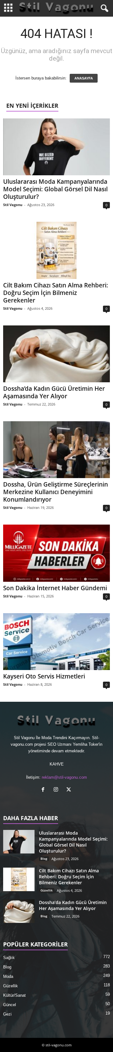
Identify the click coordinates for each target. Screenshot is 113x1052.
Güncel (9, 1004)
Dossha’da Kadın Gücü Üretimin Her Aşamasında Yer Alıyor (54, 392)
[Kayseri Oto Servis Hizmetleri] (56, 641)
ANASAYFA (83, 78)
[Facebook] (44, 790)
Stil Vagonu (12, 204)
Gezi (7, 1014)
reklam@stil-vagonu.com (64, 777)
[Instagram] (57, 790)
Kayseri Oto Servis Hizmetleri (44, 676)
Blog (43, 858)
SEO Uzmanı (59, 744)
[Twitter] (69, 790)
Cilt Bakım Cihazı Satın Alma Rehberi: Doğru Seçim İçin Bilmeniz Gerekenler (55, 292)
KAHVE (57, 764)
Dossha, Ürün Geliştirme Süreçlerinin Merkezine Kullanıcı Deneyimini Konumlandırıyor (55, 492)
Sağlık (9, 957)
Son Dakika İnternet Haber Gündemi (55, 588)
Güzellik (46, 890)
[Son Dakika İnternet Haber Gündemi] (56, 553)
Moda (8, 976)
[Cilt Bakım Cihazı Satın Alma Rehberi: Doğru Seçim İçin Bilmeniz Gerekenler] (56, 250)
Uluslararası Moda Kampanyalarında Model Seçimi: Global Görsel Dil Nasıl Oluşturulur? (55, 189)
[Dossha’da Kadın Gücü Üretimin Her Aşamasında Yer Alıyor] (56, 353)
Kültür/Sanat (14, 995)
